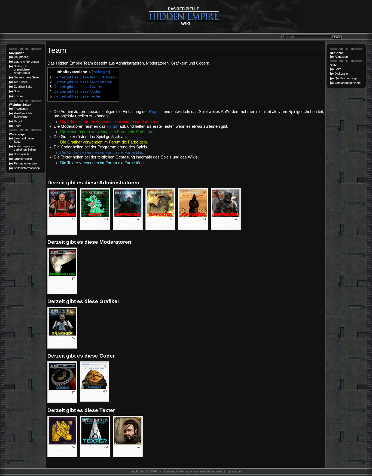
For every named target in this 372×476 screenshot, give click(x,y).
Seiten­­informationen (27, 168)
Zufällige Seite (23, 86)
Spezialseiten (22, 154)
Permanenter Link (25, 163)
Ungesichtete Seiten (27, 77)
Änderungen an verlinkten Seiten (25, 148)
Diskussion (342, 73)
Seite (338, 69)
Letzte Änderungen (26, 61)
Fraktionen (21, 108)
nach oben (138, 471)
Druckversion (23, 158)
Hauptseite (21, 57)
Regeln (155, 111)
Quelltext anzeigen (347, 78)
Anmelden (341, 56)
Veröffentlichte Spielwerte (23, 115)
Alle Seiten (21, 82)
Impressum (233, 471)
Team (17, 125)
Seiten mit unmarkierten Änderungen (22, 69)
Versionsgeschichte (348, 82)
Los (337, 37)
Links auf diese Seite (24, 140)
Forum (112, 126)
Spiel (17, 91)
